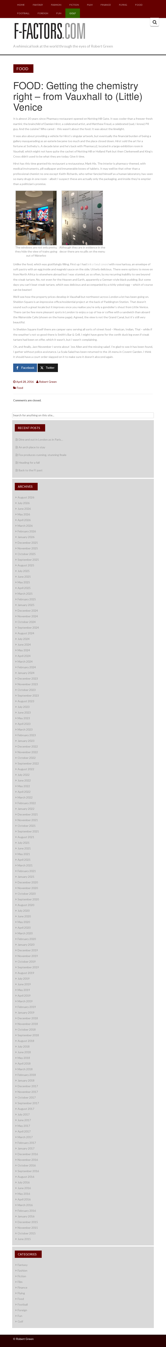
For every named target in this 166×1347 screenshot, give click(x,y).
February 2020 (27, 939)
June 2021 (24, 848)
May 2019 (24, 990)
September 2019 (28, 967)
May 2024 (24, 650)
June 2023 (24, 712)
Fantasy (38, 4)
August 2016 (26, 1176)
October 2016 (27, 1165)
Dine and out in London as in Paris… (41, 439)
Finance (106, 4)
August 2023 (26, 701)
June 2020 (24, 916)
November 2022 (28, 752)
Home (21, 4)
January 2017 (26, 1148)
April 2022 (24, 791)
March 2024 (25, 661)
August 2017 (26, 1108)
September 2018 (28, 1035)
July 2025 (24, 571)
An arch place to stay (32, 447)
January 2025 (26, 605)
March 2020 (25, 933)
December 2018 (28, 1018)
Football (23, 13)
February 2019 (27, 1007)
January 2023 (26, 740)
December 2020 (28, 882)
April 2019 (24, 995)
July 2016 (24, 1182)
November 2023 (28, 684)
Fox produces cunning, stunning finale (42, 455)
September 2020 (28, 899)
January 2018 (26, 1080)
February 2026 (27, 531)
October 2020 (27, 893)
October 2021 (27, 825)
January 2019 (26, 1012)
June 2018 (24, 1052)
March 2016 (25, 1205)
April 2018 (24, 1063)
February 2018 (27, 1074)
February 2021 (27, 871)
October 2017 (27, 1097)
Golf (72, 13)
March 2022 (25, 797)
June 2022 (24, 780)
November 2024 (28, 616)
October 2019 (27, 961)
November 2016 (28, 1159)
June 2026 (24, 508)
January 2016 (26, 1216)
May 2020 (24, 922)
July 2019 (24, 978)
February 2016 (27, 1210)
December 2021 (28, 814)
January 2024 (26, 673)
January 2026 (26, 537)
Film (90, 4)
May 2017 (24, 1125)
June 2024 (24, 644)
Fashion (56, 4)
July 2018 (24, 1046)
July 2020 (24, 910)
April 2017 (24, 1131)
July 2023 (24, 706)
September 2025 (28, 559)
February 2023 (27, 735)
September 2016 (28, 1171)
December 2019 (28, 950)
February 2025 (27, 599)
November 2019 (28, 956)
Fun (58, 13)
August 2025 (26, 565)
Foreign (43, 13)
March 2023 (25, 729)
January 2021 (26, 876)
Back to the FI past (31, 470)
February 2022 (27, 803)
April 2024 (24, 656)
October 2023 (27, 689)
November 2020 (28, 888)
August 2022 (26, 769)
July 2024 (24, 639)
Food (138, 4)
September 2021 (28, 831)
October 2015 (27, 1233)
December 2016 (28, 1154)
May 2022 (24, 786)
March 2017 (25, 1137)
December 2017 (28, 1086)
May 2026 (24, 514)
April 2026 (24, 520)
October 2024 (27, 622)
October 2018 (27, 1029)
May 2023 (24, 718)
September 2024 (28, 627)
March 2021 (25, 865)
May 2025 (24, 582)
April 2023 (24, 723)
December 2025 (28, 542)
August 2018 (26, 1040)
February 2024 (27, 667)
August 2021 (26, 837)
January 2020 (26, 944)
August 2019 (26, 973)
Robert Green (48, 381)
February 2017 (27, 1142)
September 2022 (28, 763)
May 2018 (24, 1057)
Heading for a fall (29, 462)
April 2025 (24, 588)
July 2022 (24, 774)
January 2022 (26, 808)
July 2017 (24, 1114)
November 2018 (28, 1024)
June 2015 (24, 1239)
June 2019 (24, 984)
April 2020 (24, 927)
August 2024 (26, 633)
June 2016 (24, 1188)
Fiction (74, 4)
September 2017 (28, 1103)
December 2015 (28, 1222)
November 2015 (28, 1227)
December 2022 (28, 746)
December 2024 (28, 610)
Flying (123, 4)
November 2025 (28, 548)
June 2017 (24, 1120)
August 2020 (26, 905)
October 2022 (27, 757)
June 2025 (24, 576)
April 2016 (24, 1199)
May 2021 (24, 854)
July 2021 (24, 842)
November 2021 (28, 820)
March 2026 (25, 525)
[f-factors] (49, 30)
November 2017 (28, 1091)
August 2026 (26, 497)
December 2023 (28, 678)
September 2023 (28, 695)
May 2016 (24, 1193)
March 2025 (25, 593)
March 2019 (25, 1001)
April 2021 (24, 859)
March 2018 (25, 1069)
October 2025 (27, 554)
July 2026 (24, 503)
